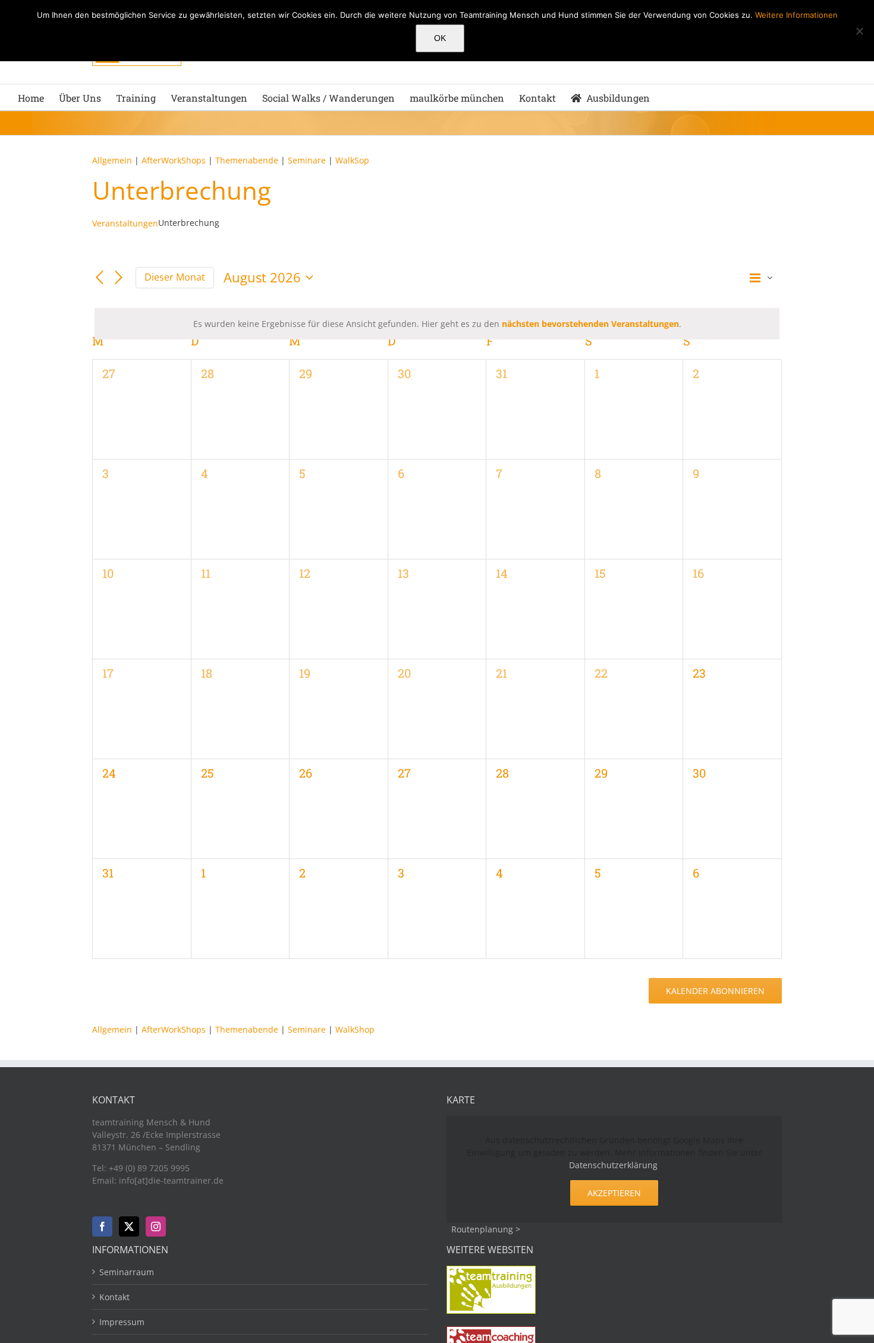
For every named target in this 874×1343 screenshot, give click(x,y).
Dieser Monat (174, 277)
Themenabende (246, 160)
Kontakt (114, 1297)
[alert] (437, 323)
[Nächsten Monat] (119, 278)
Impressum (121, 1322)
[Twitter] (129, 1226)
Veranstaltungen (125, 223)
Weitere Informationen (796, 15)
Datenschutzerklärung (613, 1165)
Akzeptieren (614, 1193)
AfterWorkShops (174, 160)
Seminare (308, 160)
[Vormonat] (99, 278)
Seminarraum (126, 1272)
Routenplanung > (485, 1229)
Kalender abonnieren (715, 991)
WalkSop (352, 160)
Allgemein (112, 160)
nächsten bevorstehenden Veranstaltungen (590, 323)
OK (440, 38)
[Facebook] (102, 1226)
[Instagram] (156, 1226)
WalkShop (355, 1029)
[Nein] (859, 31)
